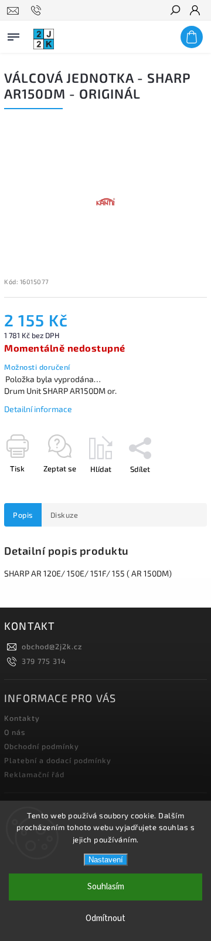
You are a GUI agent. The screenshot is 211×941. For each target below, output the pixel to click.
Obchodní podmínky (41, 746)
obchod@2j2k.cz (52, 646)
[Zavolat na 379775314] (38, 10)
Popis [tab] (23, 515)
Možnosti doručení (37, 367)
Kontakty (22, 718)
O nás (14, 732)
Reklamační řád (34, 774)
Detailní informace (38, 409)
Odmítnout (105, 918)
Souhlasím (105, 887)
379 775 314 (44, 661)
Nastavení (106, 859)
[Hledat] (174, 11)
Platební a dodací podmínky (57, 760)
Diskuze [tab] (64, 515)
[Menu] (13, 34)
